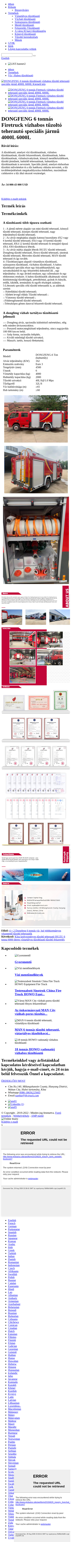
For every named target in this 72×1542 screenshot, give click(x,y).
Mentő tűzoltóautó (24, 25)
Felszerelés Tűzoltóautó (27, 28)
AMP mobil (37, 1115)
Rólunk (12, 7)
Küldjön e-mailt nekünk (13, 198)
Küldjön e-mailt (9, 1121)
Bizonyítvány (22, 10)
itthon (11, 4)
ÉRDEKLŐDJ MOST (13, 1080)
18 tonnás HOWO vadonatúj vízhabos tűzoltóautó (35, 1051)
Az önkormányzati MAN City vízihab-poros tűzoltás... (35, 1012)
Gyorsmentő (23, 962)
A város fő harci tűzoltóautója (30, 31)
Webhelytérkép (21, 1115)
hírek (10, 46)
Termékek (13, 13)
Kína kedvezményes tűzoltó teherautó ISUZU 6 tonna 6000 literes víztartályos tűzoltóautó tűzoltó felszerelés (33, 938)
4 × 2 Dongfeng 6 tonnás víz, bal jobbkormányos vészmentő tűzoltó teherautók (31, 932)
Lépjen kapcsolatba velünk (22, 49)
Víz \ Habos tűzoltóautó (20, 75)
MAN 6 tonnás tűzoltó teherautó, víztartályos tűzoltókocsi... (37, 1031)
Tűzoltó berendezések (26, 37)
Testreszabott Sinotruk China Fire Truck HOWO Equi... (38, 992)
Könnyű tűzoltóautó (25, 34)
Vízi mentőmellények (29, 974)
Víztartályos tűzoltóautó (27, 16)
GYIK (11, 43)
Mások (18, 40)
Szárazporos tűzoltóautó (27, 22)
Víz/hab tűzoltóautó (25, 19)
